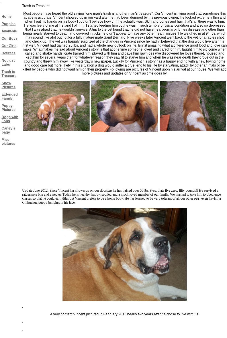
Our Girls (9, 46)
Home (7, 16)
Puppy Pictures (9, 108)
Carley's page (8, 130)
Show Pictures (9, 85)
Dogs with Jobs (10, 119)
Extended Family (10, 96)
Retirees (9, 53)
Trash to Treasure (9, 74)
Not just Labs (8, 62)
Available (9, 31)
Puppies (9, 24)
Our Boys (10, 38)
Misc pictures (8, 141)
